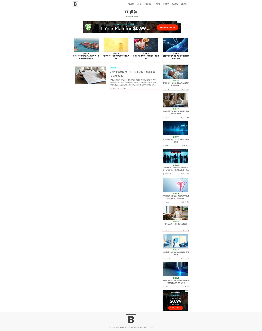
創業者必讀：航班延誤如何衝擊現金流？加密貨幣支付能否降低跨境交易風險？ (176, 169)
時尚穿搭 (139, 4)
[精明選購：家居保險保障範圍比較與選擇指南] (176, 241)
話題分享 (183, 4)
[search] (189, 3)
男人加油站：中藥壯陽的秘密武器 (175, 224)
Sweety (114, 88)
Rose (166, 286)
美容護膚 (157, 4)
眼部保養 (148, 4)
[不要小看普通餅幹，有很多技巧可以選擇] (146, 44)
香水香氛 (175, 4)
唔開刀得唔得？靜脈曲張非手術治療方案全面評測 (176, 57)
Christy (167, 117)
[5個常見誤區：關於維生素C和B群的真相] (116, 44)
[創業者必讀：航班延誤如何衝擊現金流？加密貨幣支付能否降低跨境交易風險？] (176, 156)
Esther (167, 89)
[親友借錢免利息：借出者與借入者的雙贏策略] (176, 128)
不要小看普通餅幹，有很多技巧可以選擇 (146, 57)
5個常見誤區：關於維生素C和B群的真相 (116, 57)
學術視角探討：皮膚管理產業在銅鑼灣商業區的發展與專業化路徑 (176, 281)
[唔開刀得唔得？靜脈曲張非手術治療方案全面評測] (176, 44)
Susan (167, 202)
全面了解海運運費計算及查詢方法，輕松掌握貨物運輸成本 (86, 57)
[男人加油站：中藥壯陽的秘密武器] (176, 213)
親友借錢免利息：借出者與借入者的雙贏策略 (176, 140)
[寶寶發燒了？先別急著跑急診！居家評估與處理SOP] (176, 72)
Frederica (168, 174)
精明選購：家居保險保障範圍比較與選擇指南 (176, 253)
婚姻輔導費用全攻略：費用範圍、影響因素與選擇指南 (176, 112)
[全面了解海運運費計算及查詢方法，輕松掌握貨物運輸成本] (86, 44)
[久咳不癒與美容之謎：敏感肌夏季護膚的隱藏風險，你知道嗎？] (176, 184)
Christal (167, 230)
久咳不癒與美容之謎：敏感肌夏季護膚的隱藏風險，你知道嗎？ (176, 197)
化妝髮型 (131, 4)
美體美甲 (166, 4)
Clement (167, 258)
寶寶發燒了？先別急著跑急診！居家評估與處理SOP (176, 84)
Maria (167, 145)
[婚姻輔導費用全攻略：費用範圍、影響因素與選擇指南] (176, 100)
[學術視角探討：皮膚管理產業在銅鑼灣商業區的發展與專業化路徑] (176, 269)
